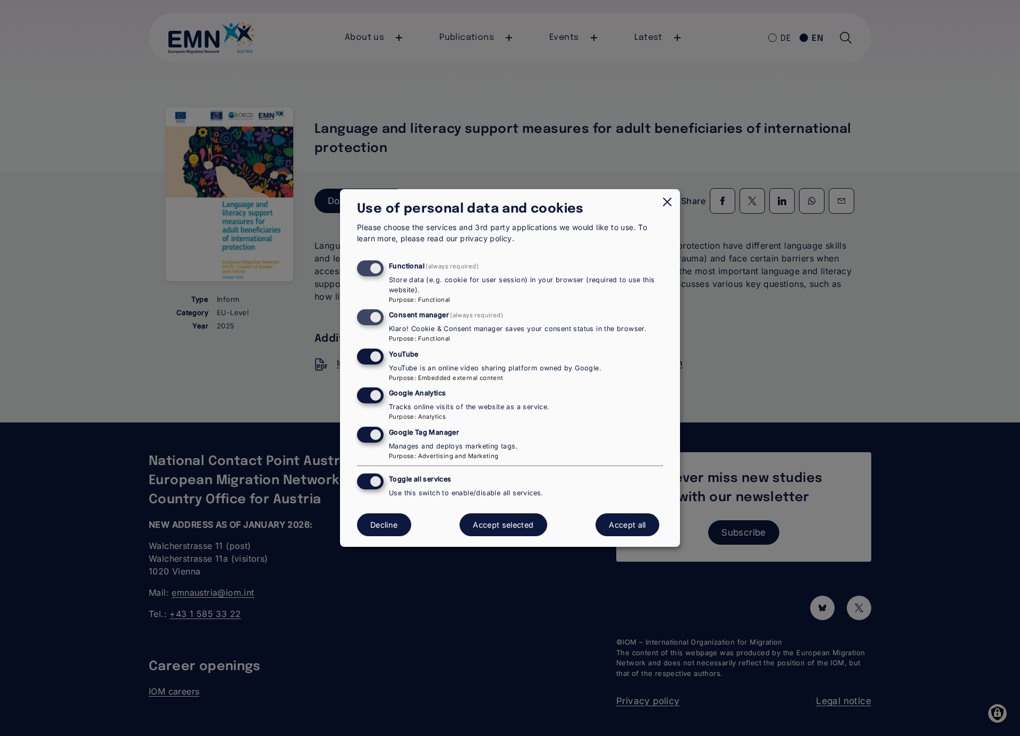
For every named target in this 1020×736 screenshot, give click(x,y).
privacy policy (486, 238)
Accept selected (503, 524)
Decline (384, 524)
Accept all (627, 524)
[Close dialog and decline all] (667, 202)
